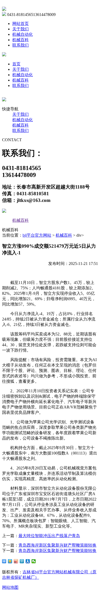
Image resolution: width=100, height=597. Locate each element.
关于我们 (20, 29)
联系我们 (20, 45)
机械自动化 (22, 34)
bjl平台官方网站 (37, 235)
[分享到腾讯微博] (22, 561)
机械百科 (20, 40)
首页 (16, 64)
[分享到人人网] (28, 561)
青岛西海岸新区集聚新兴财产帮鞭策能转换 (57, 545)
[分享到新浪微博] (16, 561)
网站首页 (20, 23)
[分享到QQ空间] (10, 561)
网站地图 (10, 587)
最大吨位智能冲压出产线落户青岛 (49, 535)
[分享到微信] (34, 561)
